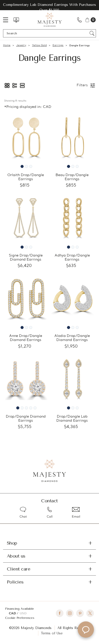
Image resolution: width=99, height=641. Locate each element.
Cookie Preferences (19, 618)
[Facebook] (59, 613)
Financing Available (19, 608)
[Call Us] (79, 20)
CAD (13, 613)
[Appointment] (16, 20)
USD (23, 613)
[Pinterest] (80, 613)
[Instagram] (70, 613)
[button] (7, 85)
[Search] (92, 33)
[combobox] (47, 33)
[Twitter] (90, 613)
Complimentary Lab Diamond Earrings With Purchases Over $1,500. (49, 7)
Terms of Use (52, 633)
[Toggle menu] (8, 20)
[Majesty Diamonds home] (50, 20)
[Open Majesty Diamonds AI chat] (86, 629)
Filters (82, 85)
